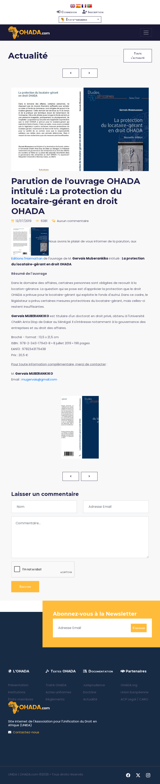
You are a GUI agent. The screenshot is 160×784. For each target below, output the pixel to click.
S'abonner (138, 628)
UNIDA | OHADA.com (23, 774)
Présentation (18, 685)
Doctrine (89, 692)
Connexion (69, 12)
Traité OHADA (56, 685)
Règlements (55, 699)
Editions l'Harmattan (26, 258)
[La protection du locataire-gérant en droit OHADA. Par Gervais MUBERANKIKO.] (30, 241)
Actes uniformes (58, 692)
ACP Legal (128, 699)
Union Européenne (135, 692)
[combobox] (80, 19)
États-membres (20, 699)
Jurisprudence (94, 685)
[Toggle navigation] (146, 32)
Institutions (16, 692)
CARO (143, 699)
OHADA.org (129, 685)
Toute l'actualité (137, 55)
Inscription (95, 12)
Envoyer (25, 586)
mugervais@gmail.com (39, 379)
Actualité (90, 699)
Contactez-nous (26, 732)
